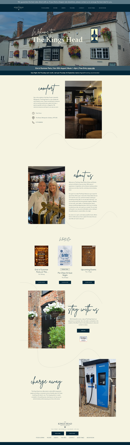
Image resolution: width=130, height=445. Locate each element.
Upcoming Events (88, 269)
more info (91, 68)
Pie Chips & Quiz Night (65, 274)
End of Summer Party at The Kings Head (41, 270)
